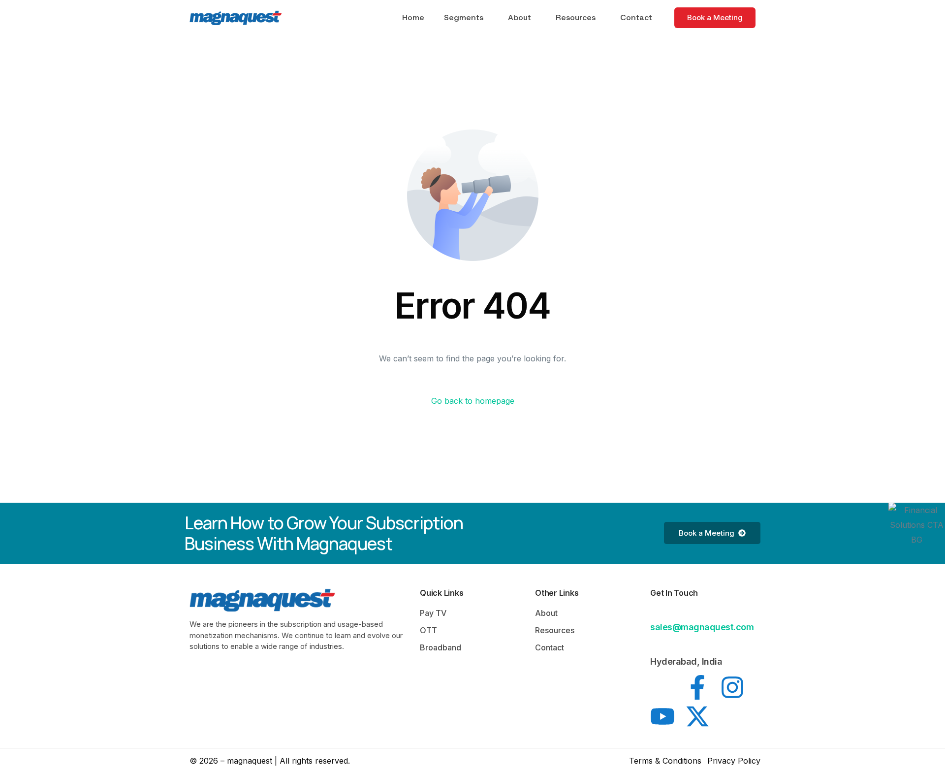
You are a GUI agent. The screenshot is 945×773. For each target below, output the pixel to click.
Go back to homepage (472, 401)
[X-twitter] (697, 716)
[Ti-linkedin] (662, 687)
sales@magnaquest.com (702, 627)
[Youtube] (662, 716)
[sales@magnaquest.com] (656, 611)
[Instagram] (732, 687)
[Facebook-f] (697, 687)
